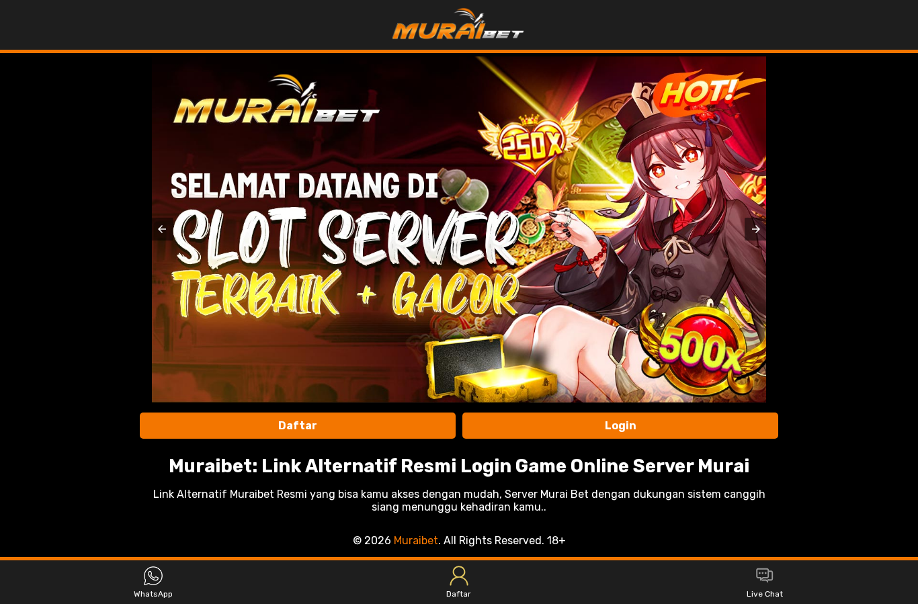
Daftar (297, 425)
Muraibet (416, 540)
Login (620, 425)
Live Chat (765, 594)
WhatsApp (153, 594)
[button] (162, 229)
